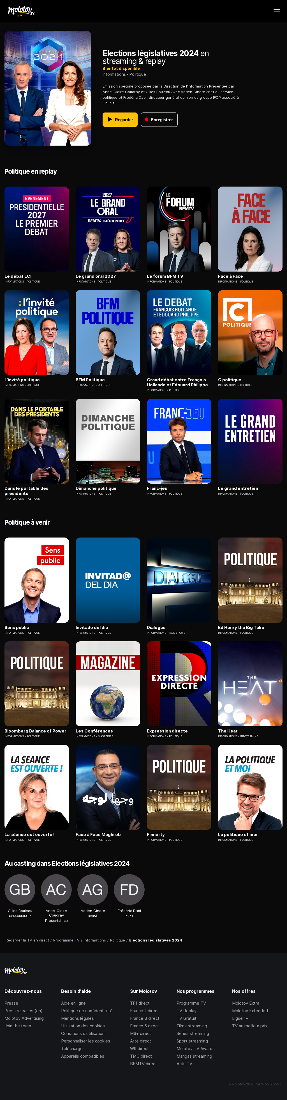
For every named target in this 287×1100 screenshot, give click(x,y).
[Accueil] (21, 11)
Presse (11, 1003)
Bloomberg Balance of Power (35, 731)
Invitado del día (92, 627)
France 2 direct (144, 1010)
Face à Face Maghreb (98, 834)
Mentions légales (77, 1018)
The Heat (228, 731)
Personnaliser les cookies (85, 1041)
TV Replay (186, 1010)
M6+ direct (140, 1033)
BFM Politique (90, 379)
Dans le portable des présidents (26, 491)
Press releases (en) (23, 1010)
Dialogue (156, 627)
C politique (229, 379)
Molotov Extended (250, 1010)
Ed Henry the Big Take (241, 627)
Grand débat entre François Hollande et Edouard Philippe (177, 382)
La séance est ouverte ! (29, 834)
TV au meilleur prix (249, 1025)
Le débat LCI (17, 276)
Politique (137, 74)
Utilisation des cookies (83, 1025)
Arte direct (140, 1041)
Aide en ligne (73, 1003)
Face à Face (230, 276)
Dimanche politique (96, 488)
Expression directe (167, 731)
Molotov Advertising (24, 1018)
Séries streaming (193, 1033)
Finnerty (156, 834)
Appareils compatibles (82, 1056)
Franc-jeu (157, 488)
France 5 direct (144, 1025)
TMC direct (141, 1056)
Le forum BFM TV (165, 276)
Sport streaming (192, 1041)
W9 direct (139, 1048)
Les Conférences (94, 731)
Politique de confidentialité (87, 1010)
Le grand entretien (238, 488)
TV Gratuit (186, 1018)
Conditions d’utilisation (83, 1033)
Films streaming (192, 1025)
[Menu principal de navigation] (277, 11)
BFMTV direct (143, 1063)
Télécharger (72, 1048)
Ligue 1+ (240, 1018)
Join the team (17, 1025)
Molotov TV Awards (196, 1048)
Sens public (16, 627)
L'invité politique (22, 379)
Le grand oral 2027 (96, 276)
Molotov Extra (245, 1003)
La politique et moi (237, 834)
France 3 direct (144, 1018)
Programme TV (191, 1003)
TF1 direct (140, 1003)
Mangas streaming (194, 1056)
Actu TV (184, 1063)
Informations (114, 74)
